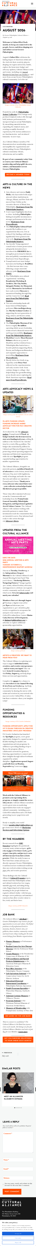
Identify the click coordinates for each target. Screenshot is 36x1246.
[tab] (14, 1107)
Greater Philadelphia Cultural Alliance (16, 35)
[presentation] (18, 1082)
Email (6, 1169)
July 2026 (7, 1054)
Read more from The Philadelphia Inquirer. (17, 298)
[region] (18, 1233)
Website (7, 1178)
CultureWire (8, 26)
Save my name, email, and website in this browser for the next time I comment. (18, 1184)
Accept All (18, 1233)
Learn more (22, 1032)
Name (6, 1160)
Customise (18, 1238)
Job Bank (23, 919)
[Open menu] (32, 3)
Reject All (18, 1242)
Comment (8, 1134)
